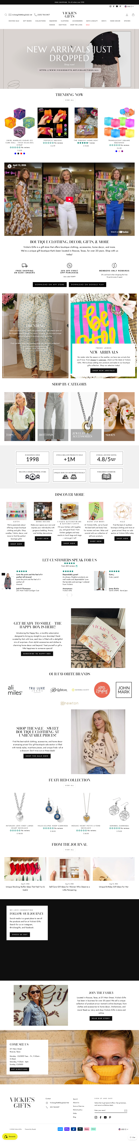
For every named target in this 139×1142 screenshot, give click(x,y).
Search (75, 1099)
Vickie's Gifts (69, 15)
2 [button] (78, 88)
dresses (93, 360)
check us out (20, 934)
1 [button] (61, 88)
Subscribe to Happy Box (37, 654)
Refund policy (77, 1110)
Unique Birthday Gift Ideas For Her (114, 886)
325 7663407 (54, 1107)
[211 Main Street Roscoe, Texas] (69, 1057)
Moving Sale (14, 21)
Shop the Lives (76, 25)
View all (69, 100)
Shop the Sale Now (37, 756)
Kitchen (127, 21)
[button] (15, 147)
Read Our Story (101, 1018)
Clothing (65, 21)
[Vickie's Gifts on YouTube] (105, 1117)
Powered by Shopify (30, 1129)
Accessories (77, 21)
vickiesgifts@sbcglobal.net (22, 14)
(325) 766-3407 (43, 14)
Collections (40, 21)
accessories (92, 1006)
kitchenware (116, 1006)
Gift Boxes (27, 21)
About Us (76, 1102)
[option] (69, 2)
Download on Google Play (87, 284)
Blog (74, 1117)
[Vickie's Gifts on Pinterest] (110, 1117)
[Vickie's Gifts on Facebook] (100, 1117)
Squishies (53, 21)
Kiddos (52, 25)
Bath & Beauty (92, 21)
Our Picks (62, 25)
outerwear (102, 360)
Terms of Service (78, 1106)
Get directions (19, 1069)
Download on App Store (50, 284)
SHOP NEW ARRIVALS (104, 371)
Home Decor (115, 21)
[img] (69, 563)
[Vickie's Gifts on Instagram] (96, 1117)
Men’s (104, 21)
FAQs (75, 1113)
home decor (98, 247)
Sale (88, 25)
